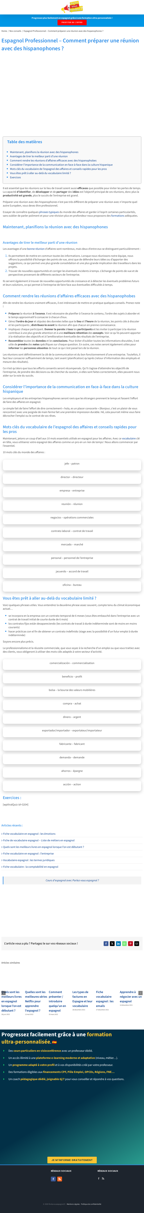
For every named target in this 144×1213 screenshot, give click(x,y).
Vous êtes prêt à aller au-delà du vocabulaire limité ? (40, 173)
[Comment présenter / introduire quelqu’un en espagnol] (60, 979)
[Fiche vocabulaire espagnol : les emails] (107, 979)
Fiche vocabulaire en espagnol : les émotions (29, 834)
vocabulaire (129, 439)
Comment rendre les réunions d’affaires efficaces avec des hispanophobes (53, 161)
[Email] (137, 944)
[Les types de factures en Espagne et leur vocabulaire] (83, 979)
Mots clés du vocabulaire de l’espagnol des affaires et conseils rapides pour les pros (58, 169)
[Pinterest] (130, 944)
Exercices (15, 177)
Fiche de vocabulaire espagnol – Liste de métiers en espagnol (39, 840)
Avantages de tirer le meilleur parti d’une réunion (39, 156)
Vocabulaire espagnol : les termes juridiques (29, 860)
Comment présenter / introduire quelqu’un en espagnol (57, 1001)
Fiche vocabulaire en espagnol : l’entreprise (28, 854)
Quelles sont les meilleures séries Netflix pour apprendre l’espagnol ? (36, 1001)
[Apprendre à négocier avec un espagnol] (131, 979)
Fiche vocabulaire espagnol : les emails (104, 999)
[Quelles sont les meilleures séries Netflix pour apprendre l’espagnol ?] (36, 979)
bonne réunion (36, 249)
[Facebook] (106, 944)
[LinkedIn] (118, 944)
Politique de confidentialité (91, 1204)
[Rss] (59, 1179)
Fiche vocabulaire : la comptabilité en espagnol (30, 867)
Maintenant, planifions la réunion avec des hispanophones (44, 152)
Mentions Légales (73, 1204)
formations (117, 216)
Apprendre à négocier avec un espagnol (131, 997)
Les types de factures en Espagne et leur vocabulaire (82, 999)
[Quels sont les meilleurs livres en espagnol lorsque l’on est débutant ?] (12, 979)
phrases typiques (49, 212)
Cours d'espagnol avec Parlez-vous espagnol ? (72, 880)
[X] (112, 944)
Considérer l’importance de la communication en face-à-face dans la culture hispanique (61, 165)
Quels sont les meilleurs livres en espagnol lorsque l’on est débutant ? (43, 847)
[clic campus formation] (11, 892)
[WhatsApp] (124, 944)
